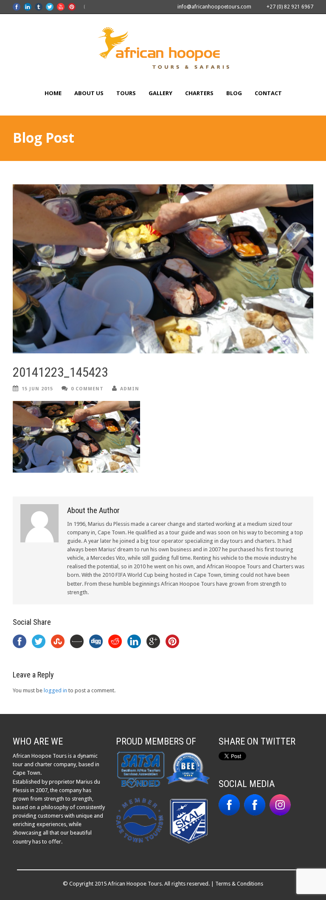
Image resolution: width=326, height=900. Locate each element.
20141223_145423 (60, 372)
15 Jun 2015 (37, 389)
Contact (268, 93)
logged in (55, 690)
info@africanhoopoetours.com (214, 7)
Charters (199, 93)
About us (89, 93)
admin (129, 389)
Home (53, 93)
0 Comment (87, 389)
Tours (126, 93)
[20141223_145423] (163, 268)
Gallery (160, 93)
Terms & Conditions (239, 883)
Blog (234, 93)
